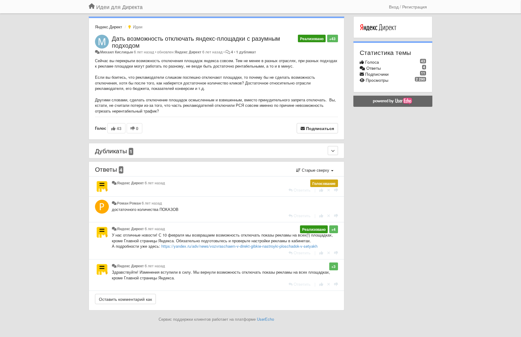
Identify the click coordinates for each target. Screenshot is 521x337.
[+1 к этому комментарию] (321, 190)
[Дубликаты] (333, 150)
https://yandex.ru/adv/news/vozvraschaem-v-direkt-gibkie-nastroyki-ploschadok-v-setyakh (239, 246)
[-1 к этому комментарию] (336, 190)
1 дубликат (246, 52)
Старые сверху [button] (315, 170)
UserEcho (265, 319)
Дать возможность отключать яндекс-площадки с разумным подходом (196, 41)
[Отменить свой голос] (328, 190)
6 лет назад (155, 183)
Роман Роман (129, 203)
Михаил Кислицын (116, 52)
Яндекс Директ (188, 52)
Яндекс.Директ (108, 27)
